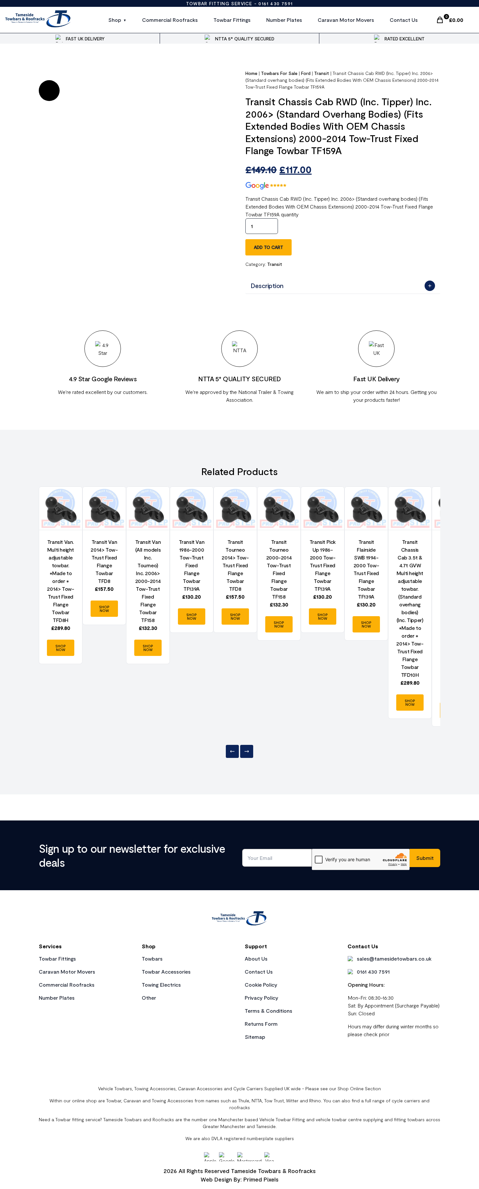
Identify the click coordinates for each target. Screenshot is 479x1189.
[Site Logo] (38, 20)
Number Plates (284, 20)
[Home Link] (239, 919)
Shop (114, 20)
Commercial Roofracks (170, 20)
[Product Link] (60, 508)
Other (149, 997)
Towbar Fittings (232, 20)
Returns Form (261, 1024)
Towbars (152, 958)
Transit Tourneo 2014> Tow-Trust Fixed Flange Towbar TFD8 (235, 565)
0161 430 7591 (275, 3)
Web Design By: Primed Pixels (240, 1179)
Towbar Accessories (166, 971)
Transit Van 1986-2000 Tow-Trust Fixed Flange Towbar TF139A (192, 565)
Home (251, 73)
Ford (306, 73)
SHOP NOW (60, 648)
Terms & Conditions (268, 1011)
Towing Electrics (161, 984)
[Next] (246, 751)
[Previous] (232, 751)
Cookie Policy (261, 984)
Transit (321, 73)
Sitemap (255, 1037)
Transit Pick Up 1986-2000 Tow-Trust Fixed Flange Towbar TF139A (323, 565)
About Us (256, 958)
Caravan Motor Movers (346, 20)
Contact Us (404, 20)
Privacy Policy (261, 997)
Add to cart (268, 247)
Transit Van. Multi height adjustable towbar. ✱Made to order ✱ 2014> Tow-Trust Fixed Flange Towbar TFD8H (60, 581)
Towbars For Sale (279, 73)
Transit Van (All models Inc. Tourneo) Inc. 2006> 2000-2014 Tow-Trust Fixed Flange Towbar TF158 (148, 581)
